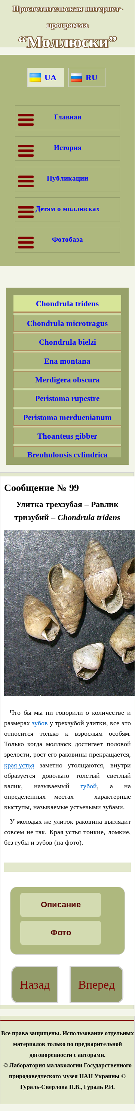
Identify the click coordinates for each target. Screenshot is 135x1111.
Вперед (96, 984)
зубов (40, 723)
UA (50, 77)
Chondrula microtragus (67, 323)
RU (92, 77)
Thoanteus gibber (67, 436)
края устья (19, 765)
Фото (60, 932)
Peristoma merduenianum (67, 417)
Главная (67, 117)
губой (88, 786)
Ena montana (67, 361)
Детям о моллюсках (68, 209)
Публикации (67, 178)
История (68, 147)
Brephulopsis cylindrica (67, 454)
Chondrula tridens (67, 303)
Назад (35, 984)
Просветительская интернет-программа (67, 27)
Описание (61, 904)
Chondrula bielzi (67, 342)
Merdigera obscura (67, 379)
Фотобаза (67, 239)
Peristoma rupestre (67, 398)
